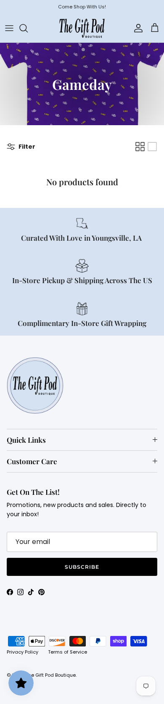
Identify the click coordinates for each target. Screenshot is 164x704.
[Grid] (140, 147)
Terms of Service (67, 652)
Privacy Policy (22, 652)
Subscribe (82, 567)
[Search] (28, 28)
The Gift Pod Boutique (51, 675)
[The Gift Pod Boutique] (82, 28)
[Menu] (9, 28)
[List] (152, 147)
